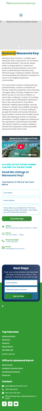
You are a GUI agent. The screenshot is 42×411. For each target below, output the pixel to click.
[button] (39, 35)
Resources (6, 375)
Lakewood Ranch (8, 336)
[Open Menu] (21, 15)
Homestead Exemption (11, 372)
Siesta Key (6, 340)
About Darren (7, 365)
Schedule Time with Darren (12, 368)
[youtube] (16, 404)
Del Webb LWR (7, 350)
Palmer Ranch (7, 346)
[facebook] (4, 404)
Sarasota (5, 343)
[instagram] (10, 404)
